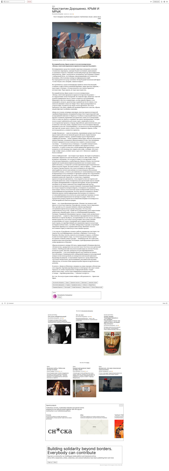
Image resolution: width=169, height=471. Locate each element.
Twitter (119, 465)
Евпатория (84, 282)
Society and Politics (52, 314)
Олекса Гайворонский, (96, 287)
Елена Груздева (50, 371)
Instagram (112, 465)
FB (108, 465)
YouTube (116, 465)
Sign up (50, 462)
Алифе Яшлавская (76, 287)
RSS (121, 465)
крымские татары (93, 282)
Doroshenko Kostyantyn (57, 14)
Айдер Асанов (86, 287)
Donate (29, 1)
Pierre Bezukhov (77, 371)
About (55, 462)
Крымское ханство (75, 282)
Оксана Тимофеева (103, 371)
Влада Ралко (92, 284)
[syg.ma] (2, 2)
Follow (59, 297)
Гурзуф (68, 284)
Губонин (85, 284)
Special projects (51, 405)
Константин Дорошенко (58, 284)
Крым (67, 282)
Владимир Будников (58, 287)
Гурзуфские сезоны (76, 284)
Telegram (105, 465)
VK (109, 465)
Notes (53, 6)
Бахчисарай (67, 287)
